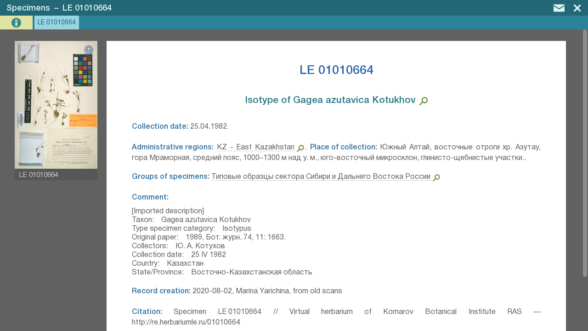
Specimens (28, 8)
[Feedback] (559, 8)
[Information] (17, 23)
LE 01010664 (87, 8)
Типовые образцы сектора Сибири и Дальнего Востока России (320, 177)
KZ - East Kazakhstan (255, 147)
